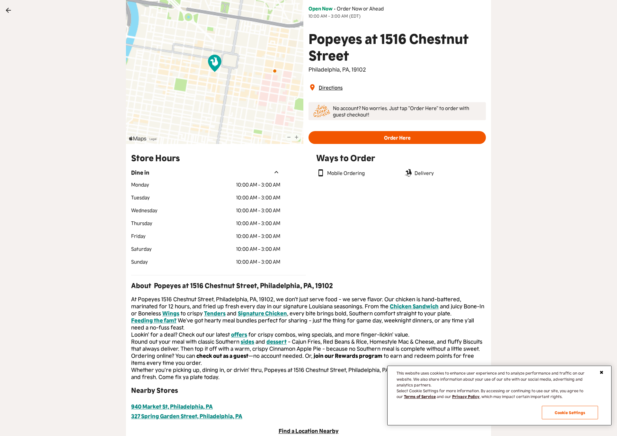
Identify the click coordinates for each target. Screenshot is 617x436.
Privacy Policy (465, 396)
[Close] (602, 372)
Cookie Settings (570, 412)
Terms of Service (420, 396)
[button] (397, 137)
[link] (8, 10)
